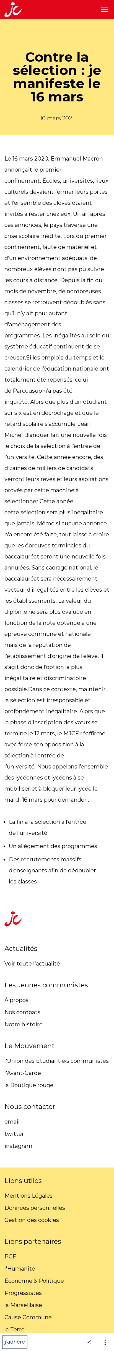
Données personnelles (34, 1208)
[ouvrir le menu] (105, 10)
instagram (18, 1146)
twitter (14, 1133)
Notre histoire (23, 1024)
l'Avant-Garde (22, 1073)
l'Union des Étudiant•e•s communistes (56, 1061)
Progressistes (23, 1293)
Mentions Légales (28, 1195)
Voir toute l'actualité (32, 963)
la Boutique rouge (28, 1085)
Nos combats (22, 1012)
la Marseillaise (23, 1305)
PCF (10, 1256)
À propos (16, 1000)
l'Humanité (19, 1268)
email (12, 1121)
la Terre (14, 1329)
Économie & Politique (34, 1280)
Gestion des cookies (31, 1220)
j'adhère (15, 1342)
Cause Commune (28, 1317)
